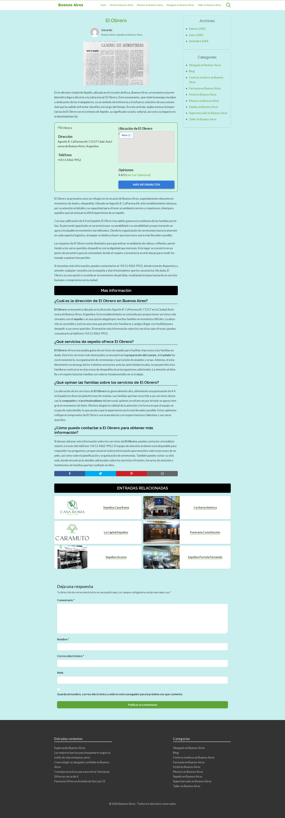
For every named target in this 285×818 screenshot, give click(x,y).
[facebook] (69, 473)
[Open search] (228, 5)
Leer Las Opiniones (137, 175)
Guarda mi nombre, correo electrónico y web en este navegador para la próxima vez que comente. (120, 694)
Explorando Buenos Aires (69, 748)
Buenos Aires (70, 5)
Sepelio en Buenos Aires (129, 34)
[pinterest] (131, 473)
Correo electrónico (70, 656)
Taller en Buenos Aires (209, 5)
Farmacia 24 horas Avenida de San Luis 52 (79, 781)
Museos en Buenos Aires (150, 5)
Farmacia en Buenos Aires (205, 88)
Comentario (66, 600)
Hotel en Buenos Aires (121, 5)
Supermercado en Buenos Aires (208, 113)
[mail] (162, 473)
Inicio (103, 5)
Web (60, 672)
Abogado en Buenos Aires (180, 5)
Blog (192, 71)
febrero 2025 (197, 28)
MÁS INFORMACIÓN (146, 184)
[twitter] (100, 473)
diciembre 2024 (198, 41)
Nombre (63, 639)
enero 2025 (196, 35)
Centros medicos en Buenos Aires (193, 757)
